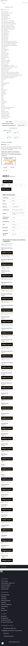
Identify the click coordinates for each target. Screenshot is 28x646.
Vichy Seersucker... (5, 271)
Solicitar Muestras (5, 115)
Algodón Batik (4, 423)
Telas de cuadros (5, 54)
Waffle (2, 85)
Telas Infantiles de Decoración (7, 29)
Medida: (3, 185)
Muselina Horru (5, 545)
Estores (2, 110)
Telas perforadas (5, 37)
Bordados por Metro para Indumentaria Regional (11, 75)
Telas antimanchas (5, 34)
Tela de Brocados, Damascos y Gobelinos (10, 72)
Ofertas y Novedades (5, 60)
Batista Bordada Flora (6, 383)
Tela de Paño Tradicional (6, 68)
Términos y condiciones (6, 604)
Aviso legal (3, 602)
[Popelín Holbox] (7, 400)
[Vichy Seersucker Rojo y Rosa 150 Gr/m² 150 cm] (7, 244)
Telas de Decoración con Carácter (8, 23)
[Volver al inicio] (2, 122)
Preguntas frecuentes (5, 116)
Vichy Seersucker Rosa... (7, 351)
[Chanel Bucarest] (7, 482)
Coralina (3, 100)
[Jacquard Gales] (7, 522)
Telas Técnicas (4, 30)
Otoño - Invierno (4, 64)
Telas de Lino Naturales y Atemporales (9, 42)
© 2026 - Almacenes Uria (14, 641)
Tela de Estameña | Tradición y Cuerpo (9, 66)
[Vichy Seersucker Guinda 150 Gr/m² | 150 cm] (7, 267)
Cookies (3, 608)
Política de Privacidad (5, 600)
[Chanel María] (7, 502)
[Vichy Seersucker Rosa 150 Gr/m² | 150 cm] (7, 347)
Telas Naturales (4, 39)
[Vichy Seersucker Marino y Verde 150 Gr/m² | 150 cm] (7, 313)
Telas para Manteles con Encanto (8, 27)
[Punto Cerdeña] (10, 135)
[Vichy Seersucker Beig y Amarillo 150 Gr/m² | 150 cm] (7, 290)
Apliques (3, 106)
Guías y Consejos (5, 589)
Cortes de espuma (5, 112)
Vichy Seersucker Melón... (7, 305)
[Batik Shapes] (7, 451)
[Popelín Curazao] (7, 411)
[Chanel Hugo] (7, 512)
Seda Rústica (4, 93)
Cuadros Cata (4, 555)
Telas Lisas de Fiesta (5, 18)
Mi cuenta (4, 613)
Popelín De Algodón (5, 83)
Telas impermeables (5, 31)
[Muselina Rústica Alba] (7, 370)
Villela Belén (4, 535)
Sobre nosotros (4, 118)
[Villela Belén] (7, 533)
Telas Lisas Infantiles (5, 15)
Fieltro (2, 99)
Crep (2, 88)
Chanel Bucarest (5, 484)
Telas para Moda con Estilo (7, 12)
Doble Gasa (3, 84)
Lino (2, 81)
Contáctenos (4, 598)
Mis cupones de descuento (7, 622)
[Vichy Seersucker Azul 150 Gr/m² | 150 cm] (7, 336)
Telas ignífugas (4, 33)
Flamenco (3, 58)
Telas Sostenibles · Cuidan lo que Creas (9, 76)
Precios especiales (5, 594)
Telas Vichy (3, 52)
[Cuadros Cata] (7, 553)
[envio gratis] (14, 0)
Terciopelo (3, 91)
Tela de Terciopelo (5, 69)
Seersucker (3, 79)
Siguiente (22, 135)
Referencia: (4, 144)
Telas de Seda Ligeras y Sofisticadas (9, 45)
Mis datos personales (6, 620)
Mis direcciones (4, 618)
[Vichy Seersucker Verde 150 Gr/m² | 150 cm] (7, 256)
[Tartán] (7, 461)
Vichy (2, 80)
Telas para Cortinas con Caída (7, 26)
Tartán (2, 464)
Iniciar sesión (24, 2)
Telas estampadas (5, 49)
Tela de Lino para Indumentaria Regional (9, 73)
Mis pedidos (4, 616)
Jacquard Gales (5, 525)
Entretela (3, 103)
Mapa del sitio (4, 610)
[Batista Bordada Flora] (7, 380)
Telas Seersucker (5, 53)
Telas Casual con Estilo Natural (7, 21)
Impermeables (4, 102)
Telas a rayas (4, 50)
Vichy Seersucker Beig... (7, 293)
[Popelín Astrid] (7, 390)
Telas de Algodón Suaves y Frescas (9, 41)
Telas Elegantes (4, 17)
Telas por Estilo (4, 46)
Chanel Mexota (4, 494)
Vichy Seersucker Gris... (7, 282)
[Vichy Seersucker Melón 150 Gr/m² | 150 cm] (7, 302)
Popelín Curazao (5, 413)
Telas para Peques (5, 14)
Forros (2, 104)
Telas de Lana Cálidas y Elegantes (8, 44)
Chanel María (4, 505)
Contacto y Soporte (5, 114)
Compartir (5, 167)
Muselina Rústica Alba (6, 372)
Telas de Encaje (4, 38)
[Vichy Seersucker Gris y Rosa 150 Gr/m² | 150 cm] (7, 279)
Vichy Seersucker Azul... (7, 328)
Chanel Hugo (4, 515)
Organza (3, 92)
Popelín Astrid (4, 393)
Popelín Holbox (5, 403)
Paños (2, 97)
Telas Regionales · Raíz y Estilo (7, 65)
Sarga (2, 95)
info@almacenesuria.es (9, 636)
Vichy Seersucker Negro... (7, 362)
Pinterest (12, 167)
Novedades (3, 596)
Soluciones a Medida (5, 108)
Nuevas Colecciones (5, 61)
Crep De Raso (4, 89)
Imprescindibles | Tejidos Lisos (8, 77)
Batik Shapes (4, 454)
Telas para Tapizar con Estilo (7, 25)
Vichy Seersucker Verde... (7, 259)
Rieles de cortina (4, 111)
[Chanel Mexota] (7, 492)
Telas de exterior (4, 35)
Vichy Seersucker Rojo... (7, 248)
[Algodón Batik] (7, 421)
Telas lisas (3, 48)
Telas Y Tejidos (4, 11)
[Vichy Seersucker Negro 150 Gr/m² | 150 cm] (7, 359)
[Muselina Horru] (7, 543)
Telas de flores (4, 56)
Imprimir (5, 170)
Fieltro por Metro (4, 70)
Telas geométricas (5, 57)
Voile (2, 87)
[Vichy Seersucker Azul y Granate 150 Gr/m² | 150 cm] (7, 325)
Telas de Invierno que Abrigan (7, 22)
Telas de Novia (4, 19)
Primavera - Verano (5, 62)
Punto (2, 96)
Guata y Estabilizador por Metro (8, 107)
